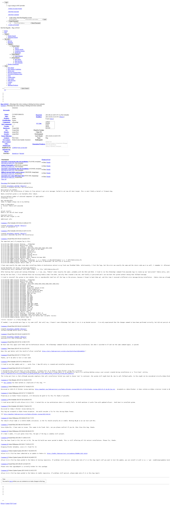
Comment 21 (4, 451)
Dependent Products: (38, 144)
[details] (23, 186)
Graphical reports (20, 51)
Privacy (3, 503)
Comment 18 (4, 431)
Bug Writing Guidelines (14, 69)
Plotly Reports (15, 57)
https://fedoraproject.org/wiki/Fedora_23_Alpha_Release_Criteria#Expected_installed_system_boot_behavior (37, 373)
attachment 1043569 (13, 336)
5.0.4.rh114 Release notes (15, 74)
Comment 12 (4, 386)
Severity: (6, 134)
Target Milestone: (6, 136)
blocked (22, 153)
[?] (5, 90)
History (62, 117)
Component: (6, 122)
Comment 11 (4, 380)
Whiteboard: (6, 145)
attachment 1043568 (13, 329)
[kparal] (50, 125)
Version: (6, 126)
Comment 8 (4, 355)
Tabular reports (19, 49)
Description (4, 183)
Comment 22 (4, 457)
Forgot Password (13, 21)
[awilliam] (50, 122)
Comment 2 (4, 231)
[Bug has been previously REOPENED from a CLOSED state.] (15, 108)
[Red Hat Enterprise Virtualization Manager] (57, 143)
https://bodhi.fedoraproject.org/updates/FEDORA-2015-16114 (67, 453)
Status (6, 114)
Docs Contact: (6, 142)
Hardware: (6, 128)
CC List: (39, 123)
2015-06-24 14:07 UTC (8, 170)
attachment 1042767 (13, 233)
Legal (9, 83)
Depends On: (6, 149)
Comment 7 (4, 348)
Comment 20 (4, 444)
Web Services (11, 80)
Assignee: (6, 138)
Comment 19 (4, 437)
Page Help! (11, 67)
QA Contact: (6, 140)
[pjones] (50, 126)
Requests (10, 42)
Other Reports (15, 54)
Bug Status (18, 59)
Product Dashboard (13, 64)
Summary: (3, 105)
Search (7, 34)
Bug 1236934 (8, 382)
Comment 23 (4, 464)
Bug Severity (18, 61)
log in (11, 481)
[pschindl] (50, 128)
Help (6, 66)
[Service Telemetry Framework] (57, 146)
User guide (11, 79)
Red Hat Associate (13, 11)
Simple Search (12, 36)
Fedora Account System (15, 8)
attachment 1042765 (13, 186)
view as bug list (22, 147)
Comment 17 (4, 424)
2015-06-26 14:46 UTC (8, 177)
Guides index (11, 77)
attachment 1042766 (13, 225)
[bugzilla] (50, 123)
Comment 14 (4, 399)
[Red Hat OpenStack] (57, 145)
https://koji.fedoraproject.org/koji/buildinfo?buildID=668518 (63, 351)
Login (6, 2)
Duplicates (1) (6, 147)
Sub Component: (6, 124)
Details (48, 162)
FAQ (9, 75)
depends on (15, 153)
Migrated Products (13, 85)
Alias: (6, 116)
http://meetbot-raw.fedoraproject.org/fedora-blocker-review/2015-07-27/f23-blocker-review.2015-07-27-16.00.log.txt (75, 389)
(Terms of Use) (46, 159)
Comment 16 (4, 418)
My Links (7, 39)
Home (6, 31)
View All (3, 179)
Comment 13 (4, 393)
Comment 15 (4, 406)
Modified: (39, 117)
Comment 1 (4, 223)
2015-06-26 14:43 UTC (8, 174)
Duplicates (18, 52)
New (5, 32)
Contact (10, 82)
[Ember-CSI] (57, 142)
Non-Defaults (18, 62)
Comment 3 (4, 238)
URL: (6, 143)
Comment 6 (4, 342)
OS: (6, 130)
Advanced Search (13, 37)
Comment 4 (4, 326)
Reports (10, 44)
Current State (15, 46)
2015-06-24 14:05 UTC (8, 163)
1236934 (14, 147)
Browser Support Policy (14, 72)
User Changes (19, 56)
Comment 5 (4, 334)
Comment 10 (4, 368)
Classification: (6, 120)
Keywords (6, 110)
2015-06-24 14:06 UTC (8, 166)
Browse (10, 41)
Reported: (39, 115)
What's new (11, 71)
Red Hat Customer (13, 14)
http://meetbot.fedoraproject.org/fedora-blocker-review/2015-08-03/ (27, 414)
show (51, 119)
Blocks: (6, 151)
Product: (6, 118)
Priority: (6, 132)
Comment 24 (4, 470)
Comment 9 (4, 361)
